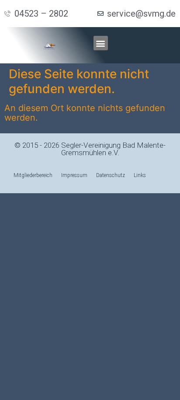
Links (140, 175)
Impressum (74, 175)
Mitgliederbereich (33, 175)
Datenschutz (110, 175)
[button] (100, 43)
